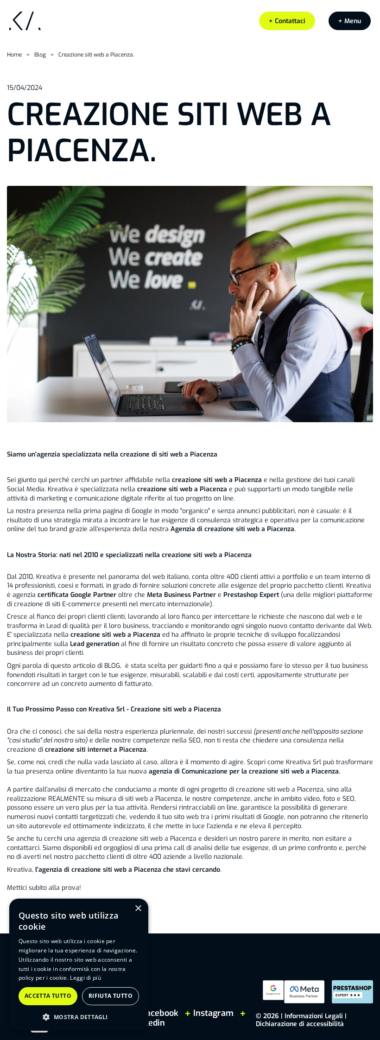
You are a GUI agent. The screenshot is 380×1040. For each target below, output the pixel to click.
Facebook (160, 1013)
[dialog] (78, 965)
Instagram (213, 1013)
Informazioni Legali (314, 1016)
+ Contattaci (287, 21)
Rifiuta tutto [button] (111, 996)
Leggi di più (85, 978)
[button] (350, 21)
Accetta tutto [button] (48, 996)
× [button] (137, 908)
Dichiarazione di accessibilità (300, 1024)
